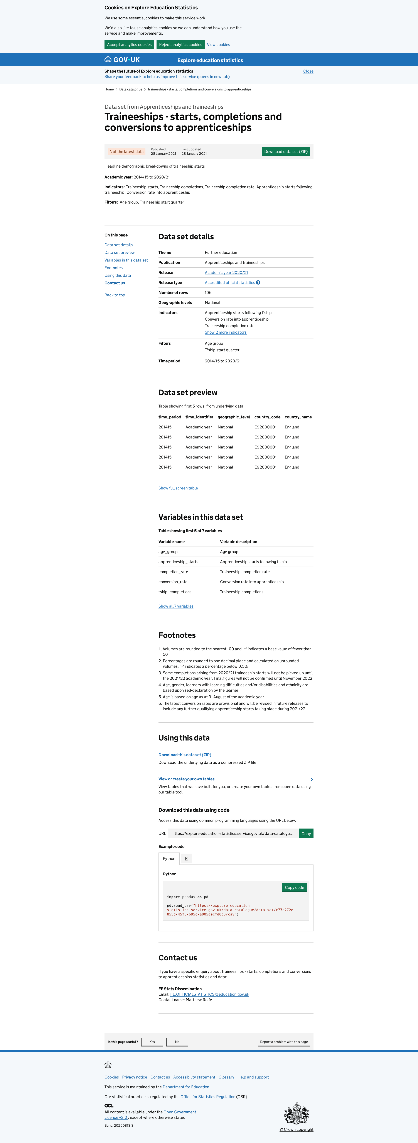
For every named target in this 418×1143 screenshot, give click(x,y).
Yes (156, 1042)
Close (308, 71)
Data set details (118, 244)
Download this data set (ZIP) (184, 754)
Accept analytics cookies (129, 44)
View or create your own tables (186, 778)
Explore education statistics (210, 60)
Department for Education (186, 1086)
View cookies (218, 44)
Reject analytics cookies (180, 44)
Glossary (226, 1077)
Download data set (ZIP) (286, 151)
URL (162, 833)
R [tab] (186, 858)
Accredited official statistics (232, 282)
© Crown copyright (297, 1129)
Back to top (114, 294)
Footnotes (113, 267)
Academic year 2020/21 (226, 272)
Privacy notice (134, 1077)
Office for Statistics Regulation (208, 1096)
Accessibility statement (194, 1077)
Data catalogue (130, 89)
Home (109, 89)
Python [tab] (169, 858)
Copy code (294, 887)
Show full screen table (178, 488)
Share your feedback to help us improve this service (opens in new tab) (167, 76)
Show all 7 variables (176, 606)
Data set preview (119, 252)
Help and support (253, 1077)
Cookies (111, 1077)
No (181, 1042)
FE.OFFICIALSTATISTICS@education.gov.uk (209, 994)
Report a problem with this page (284, 1042)
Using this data (117, 275)
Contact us (114, 282)
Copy (306, 833)
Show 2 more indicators (226, 332)
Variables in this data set (126, 260)
